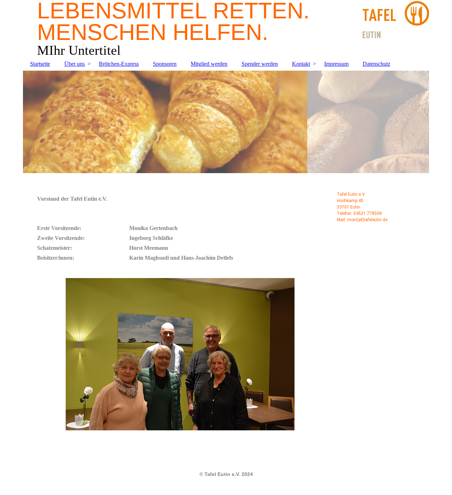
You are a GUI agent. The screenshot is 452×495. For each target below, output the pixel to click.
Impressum (336, 64)
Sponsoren (165, 64)
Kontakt (301, 64)
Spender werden (260, 64)
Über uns (74, 64)
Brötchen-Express (119, 64)
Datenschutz (376, 64)
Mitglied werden (209, 64)
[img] (226, 122)
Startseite (40, 64)
